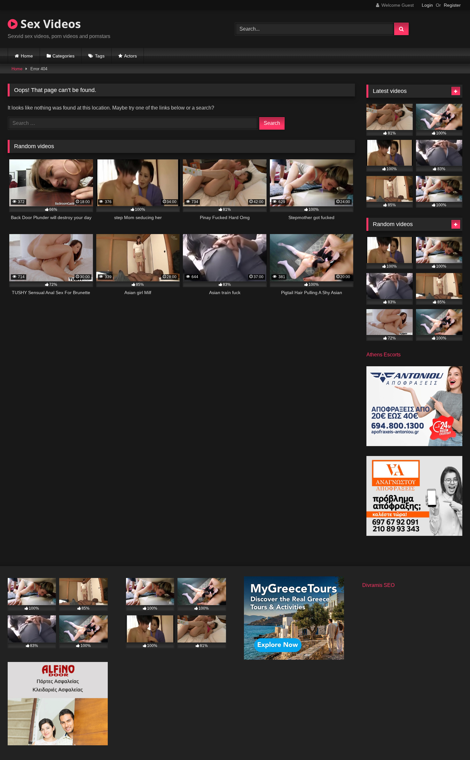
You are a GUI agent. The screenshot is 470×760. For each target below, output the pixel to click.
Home (27, 55)
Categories (63, 55)
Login (427, 5)
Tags (100, 55)
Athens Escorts (383, 354)
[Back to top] (450, 741)
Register (452, 5)
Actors (130, 55)
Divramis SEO (378, 585)
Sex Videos (49, 24)
